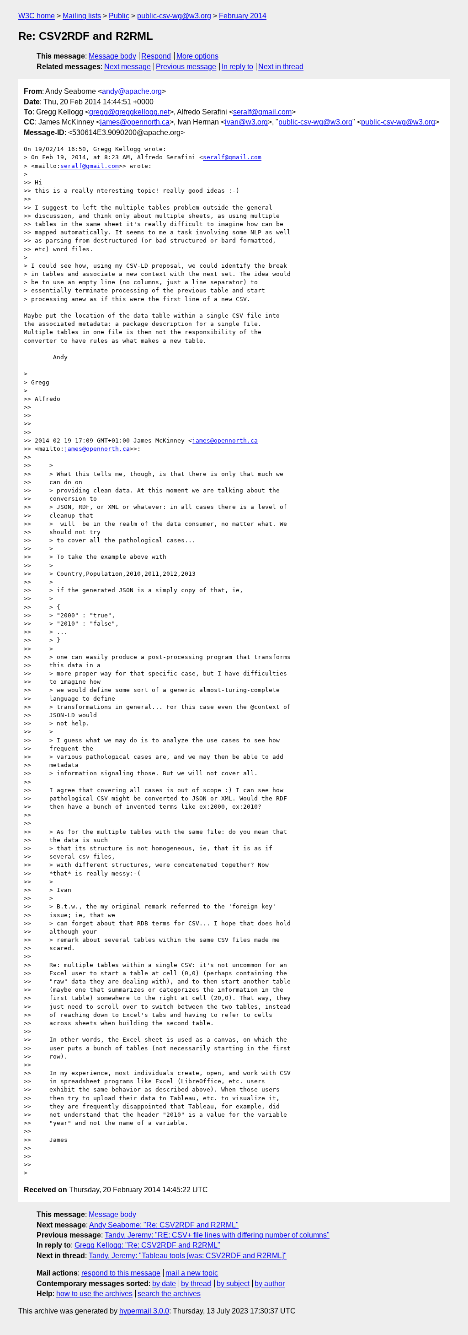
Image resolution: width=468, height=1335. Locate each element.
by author (270, 1283)
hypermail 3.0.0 (144, 1311)
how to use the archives (94, 1293)
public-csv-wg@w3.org (174, 16)
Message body (112, 56)
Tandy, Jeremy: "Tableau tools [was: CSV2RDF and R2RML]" (188, 1255)
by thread (196, 1283)
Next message (127, 66)
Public (119, 16)
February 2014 (242, 16)
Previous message (186, 66)
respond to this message (120, 1273)
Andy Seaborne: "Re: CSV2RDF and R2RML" (164, 1225)
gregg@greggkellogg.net (129, 112)
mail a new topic (191, 1273)
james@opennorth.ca (135, 122)
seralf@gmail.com (262, 112)
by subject (233, 1283)
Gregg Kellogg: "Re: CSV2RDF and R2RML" (147, 1245)
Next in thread (280, 66)
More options (197, 56)
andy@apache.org (132, 91)
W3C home (36, 16)
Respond (156, 56)
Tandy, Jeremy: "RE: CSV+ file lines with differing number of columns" (217, 1235)
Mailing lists (82, 16)
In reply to (237, 66)
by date (164, 1283)
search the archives (169, 1293)
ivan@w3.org (246, 122)
